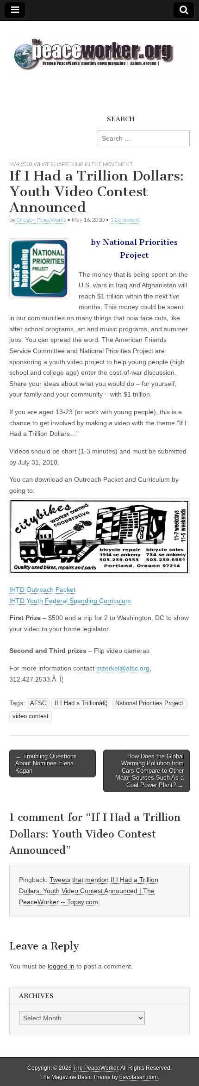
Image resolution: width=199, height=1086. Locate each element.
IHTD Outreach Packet (42, 589)
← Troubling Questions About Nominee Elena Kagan (46, 763)
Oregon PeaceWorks (41, 219)
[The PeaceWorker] (99, 48)
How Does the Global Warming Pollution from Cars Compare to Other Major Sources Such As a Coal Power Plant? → (149, 770)
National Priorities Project (149, 703)
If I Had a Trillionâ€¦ (81, 703)
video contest (30, 716)
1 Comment (124, 219)
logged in (61, 966)
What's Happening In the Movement (83, 164)
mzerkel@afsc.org (122, 668)
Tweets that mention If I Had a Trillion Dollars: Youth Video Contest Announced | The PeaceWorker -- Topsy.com (88, 890)
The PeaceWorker (95, 1068)
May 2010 (20, 164)
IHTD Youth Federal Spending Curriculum (70, 600)
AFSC (38, 703)
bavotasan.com (138, 1077)
